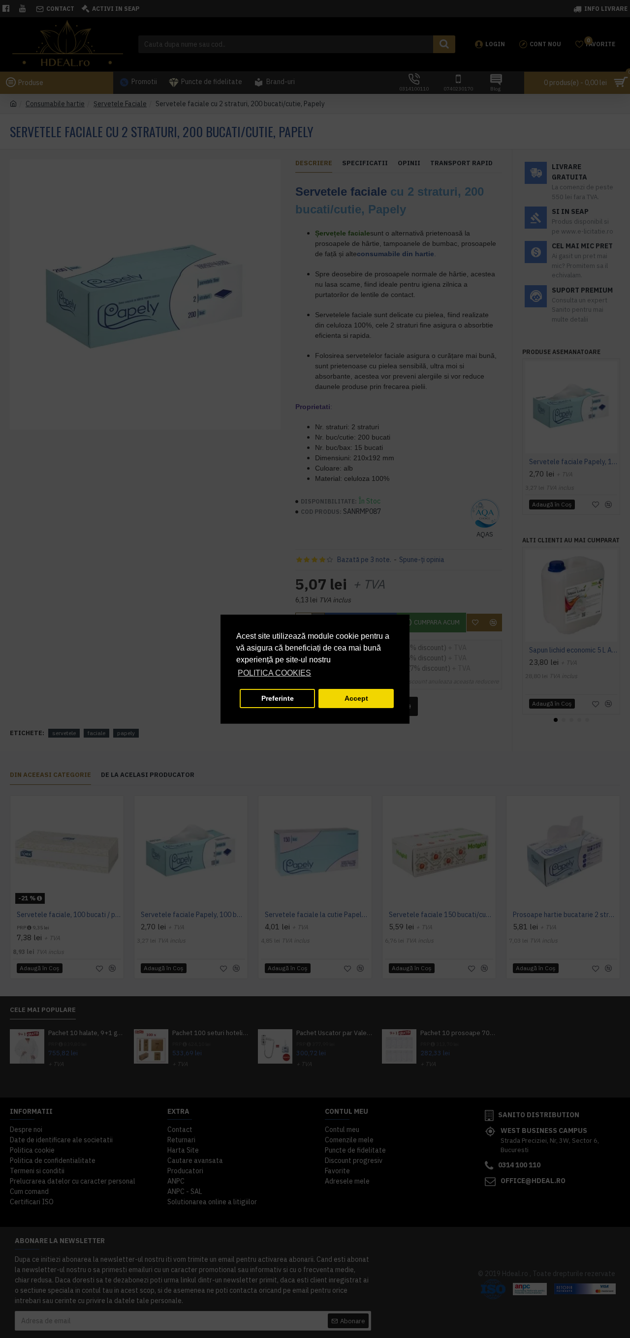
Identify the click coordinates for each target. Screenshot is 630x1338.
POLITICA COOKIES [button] (274, 673)
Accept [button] (356, 698)
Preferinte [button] (277, 698)
